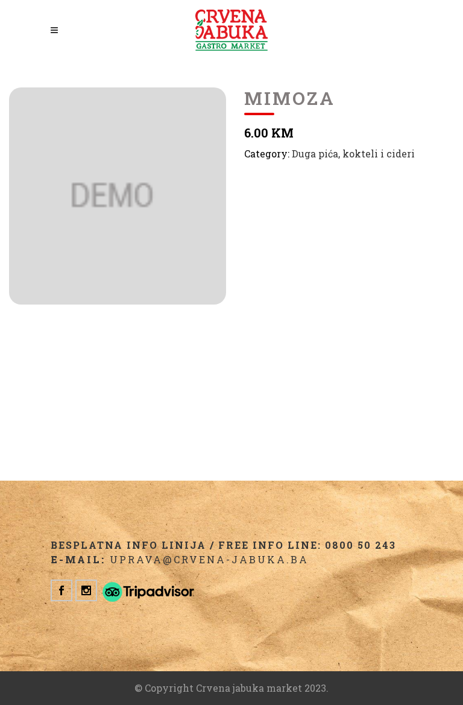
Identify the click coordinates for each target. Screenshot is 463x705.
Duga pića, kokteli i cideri (353, 153)
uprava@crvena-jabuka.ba (209, 559)
